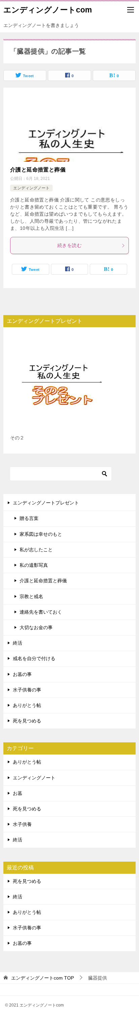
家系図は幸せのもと (41, 534)
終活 (17, 643)
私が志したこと (36, 549)
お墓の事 (22, 674)
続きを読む (69, 245)
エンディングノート (31, 188)
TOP (42, 978)
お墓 (17, 793)
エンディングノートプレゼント (46, 502)
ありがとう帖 (27, 705)
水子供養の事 (27, 689)
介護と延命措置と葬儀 (37, 170)
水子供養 (22, 824)
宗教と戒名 (31, 596)
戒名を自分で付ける (34, 658)
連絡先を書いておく (41, 612)
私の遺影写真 (34, 565)
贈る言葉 (29, 518)
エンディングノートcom (47, 9)
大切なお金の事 (36, 627)
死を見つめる (27, 720)
